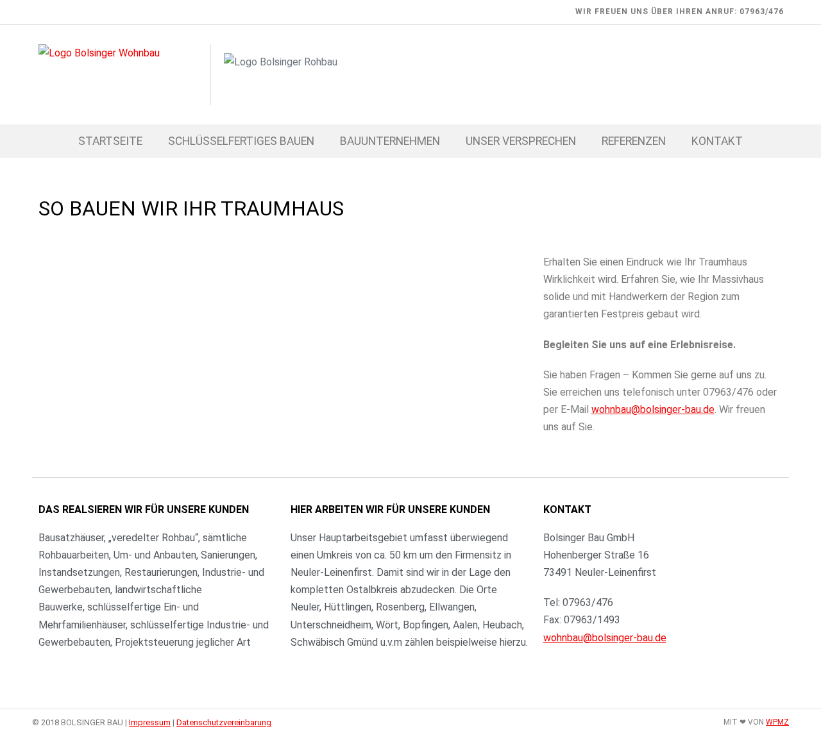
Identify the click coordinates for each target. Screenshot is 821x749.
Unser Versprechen (521, 141)
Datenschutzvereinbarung (223, 722)
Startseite (110, 141)
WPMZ (777, 722)
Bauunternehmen (390, 141)
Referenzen (634, 141)
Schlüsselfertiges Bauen (241, 141)
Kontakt (717, 141)
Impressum (150, 722)
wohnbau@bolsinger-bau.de (653, 409)
